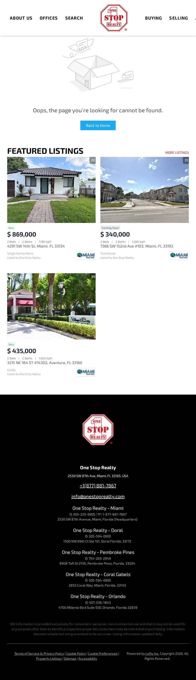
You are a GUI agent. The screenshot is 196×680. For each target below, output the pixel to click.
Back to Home (98, 125)
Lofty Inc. (152, 653)
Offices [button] (49, 18)
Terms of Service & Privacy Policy (39, 653)
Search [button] (74, 18)
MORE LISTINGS (177, 152)
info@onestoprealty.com (98, 496)
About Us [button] (21, 18)
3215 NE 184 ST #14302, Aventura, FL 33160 (44, 362)
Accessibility (87, 658)
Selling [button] (178, 18)
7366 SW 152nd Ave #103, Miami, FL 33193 (136, 246)
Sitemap (70, 658)
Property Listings (49, 658)
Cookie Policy (76, 653)
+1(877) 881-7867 (98, 485)
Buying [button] (153, 18)
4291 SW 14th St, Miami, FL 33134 (36, 246)
